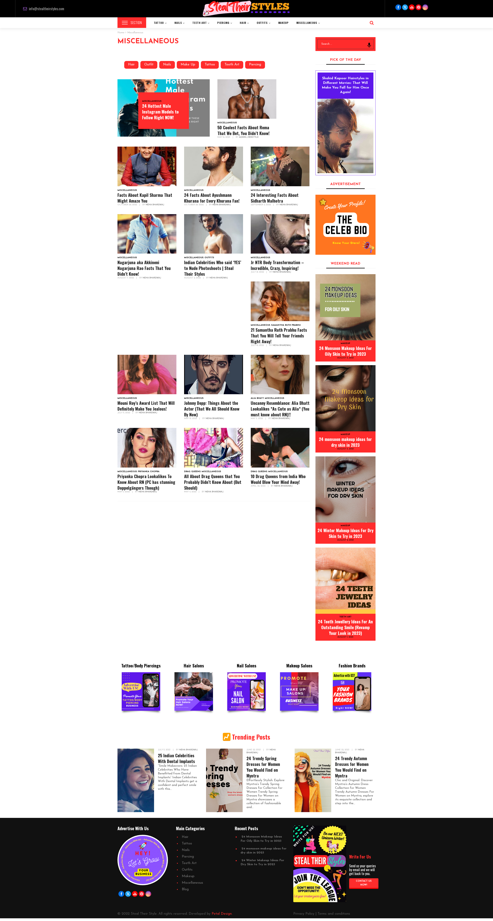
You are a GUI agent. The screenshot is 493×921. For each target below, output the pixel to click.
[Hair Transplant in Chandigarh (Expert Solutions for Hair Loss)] (313, 780)
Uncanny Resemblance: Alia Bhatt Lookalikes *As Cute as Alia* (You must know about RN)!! (280, 408)
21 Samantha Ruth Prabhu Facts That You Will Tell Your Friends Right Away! (279, 335)
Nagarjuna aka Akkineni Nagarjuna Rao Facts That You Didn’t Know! (144, 268)
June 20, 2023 (342, 750)
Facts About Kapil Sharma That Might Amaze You (144, 198)
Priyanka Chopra (148, 472)
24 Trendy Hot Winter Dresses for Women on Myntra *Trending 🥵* (177, 764)
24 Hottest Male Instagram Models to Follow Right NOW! (160, 111)
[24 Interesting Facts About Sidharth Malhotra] (280, 166)
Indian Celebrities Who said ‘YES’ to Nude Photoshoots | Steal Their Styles (212, 268)
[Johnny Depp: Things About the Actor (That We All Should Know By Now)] (213, 374)
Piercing (255, 64)
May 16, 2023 (224, 137)
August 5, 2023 (345, 358)
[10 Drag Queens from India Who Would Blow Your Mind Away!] (280, 448)
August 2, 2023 (345, 540)
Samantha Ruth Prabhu (286, 325)
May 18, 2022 (190, 418)
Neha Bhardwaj (155, 205)
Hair (131, 64)
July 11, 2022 (124, 413)
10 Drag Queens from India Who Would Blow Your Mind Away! (278, 479)
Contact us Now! (363, 883)
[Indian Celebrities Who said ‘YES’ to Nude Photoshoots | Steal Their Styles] (213, 234)
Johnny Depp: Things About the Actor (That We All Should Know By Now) (211, 408)
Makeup (345, 343)
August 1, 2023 (345, 637)
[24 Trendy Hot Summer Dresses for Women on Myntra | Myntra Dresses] (224, 780)
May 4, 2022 (190, 492)
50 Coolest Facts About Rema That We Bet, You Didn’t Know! (243, 130)
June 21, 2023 (165, 750)
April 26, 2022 (258, 486)
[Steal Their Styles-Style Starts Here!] (246, 8)
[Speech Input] (369, 45)
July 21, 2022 (257, 272)
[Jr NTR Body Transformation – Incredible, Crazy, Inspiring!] (280, 234)
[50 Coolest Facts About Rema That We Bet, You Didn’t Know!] (246, 99)
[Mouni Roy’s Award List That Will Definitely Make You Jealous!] (146, 374)
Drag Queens (192, 472)
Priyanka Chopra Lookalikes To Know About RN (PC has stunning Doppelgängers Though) (146, 482)
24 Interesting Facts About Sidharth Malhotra (274, 198)
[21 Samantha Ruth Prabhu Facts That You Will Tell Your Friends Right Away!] (280, 301)
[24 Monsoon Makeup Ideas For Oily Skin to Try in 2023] (345, 307)
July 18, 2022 (257, 345)
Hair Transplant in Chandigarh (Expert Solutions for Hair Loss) (352, 767)
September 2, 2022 (261, 205)
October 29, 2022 (127, 205)
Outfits (209, 258)
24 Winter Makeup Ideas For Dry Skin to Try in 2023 (345, 533)
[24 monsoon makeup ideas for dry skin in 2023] (345, 398)
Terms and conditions (334, 914)
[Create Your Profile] (345, 225)
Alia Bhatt (257, 398)
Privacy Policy (303, 914)
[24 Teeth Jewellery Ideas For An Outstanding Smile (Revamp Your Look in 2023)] (345, 581)
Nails (167, 64)
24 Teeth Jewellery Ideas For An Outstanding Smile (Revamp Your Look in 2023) (345, 627)
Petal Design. (222, 914)
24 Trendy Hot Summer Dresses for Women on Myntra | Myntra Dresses (266, 767)
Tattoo (210, 64)
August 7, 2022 (125, 278)
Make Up (188, 64)
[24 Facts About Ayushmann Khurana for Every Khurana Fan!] (213, 166)
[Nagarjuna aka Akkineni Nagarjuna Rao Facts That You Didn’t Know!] (146, 234)
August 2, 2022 (192, 278)
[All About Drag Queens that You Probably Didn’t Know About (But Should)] (213, 448)
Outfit (148, 64)
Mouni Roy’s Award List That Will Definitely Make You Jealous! (146, 406)
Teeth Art (232, 64)
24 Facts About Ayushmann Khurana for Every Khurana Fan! (212, 198)
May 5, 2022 (257, 418)
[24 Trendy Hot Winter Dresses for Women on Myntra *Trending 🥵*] (135, 780)
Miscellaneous (152, 101)
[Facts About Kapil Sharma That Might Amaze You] (146, 166)
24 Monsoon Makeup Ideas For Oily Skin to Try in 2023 (345, 351)
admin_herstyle (249, 137)
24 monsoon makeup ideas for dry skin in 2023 (345, 442)
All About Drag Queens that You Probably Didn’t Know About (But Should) (212, 482)
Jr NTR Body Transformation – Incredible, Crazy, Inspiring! (277, 265)
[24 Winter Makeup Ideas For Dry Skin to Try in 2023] (345, 489)
